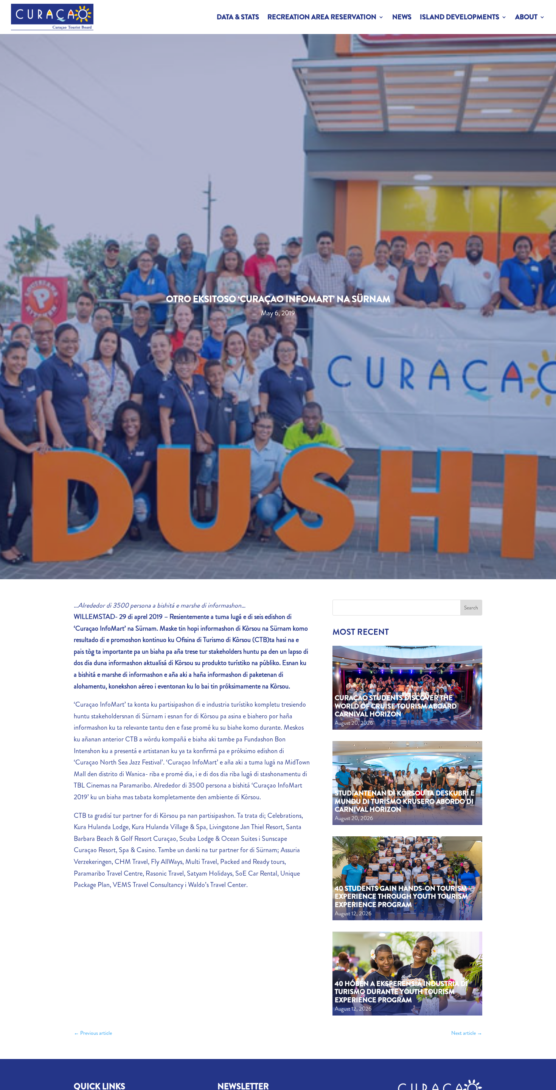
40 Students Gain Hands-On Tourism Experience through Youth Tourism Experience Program (401, 897)
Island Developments (459, 17)
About (526, 17)
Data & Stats (238, 17)
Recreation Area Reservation (321, 17)
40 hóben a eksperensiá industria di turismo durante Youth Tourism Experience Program (401, 992)
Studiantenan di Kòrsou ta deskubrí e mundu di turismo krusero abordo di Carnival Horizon (405, 801)
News (402, 17)
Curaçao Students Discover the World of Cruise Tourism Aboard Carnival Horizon (396, 706)
